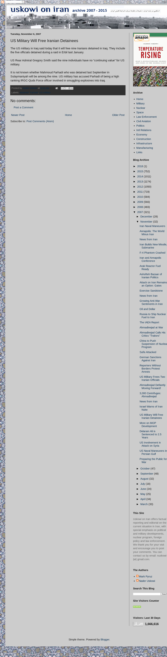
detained (24, 92)
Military (140, 103)
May (143, 494)
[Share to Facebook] (69, 88)
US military (45, 92)
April (143, 499)
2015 (140, 171)
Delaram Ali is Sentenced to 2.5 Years (150, 434)
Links (139, 152)
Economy (141, 134)
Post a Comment (23, 107)
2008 (140, 207)
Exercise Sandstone (151, 290)
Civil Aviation (143, 121)
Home (68, 115)
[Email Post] (56, 88)
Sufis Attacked (148, 352)
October (145, 468)
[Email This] (62, 88)
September (147, 473)
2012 (140, 186)
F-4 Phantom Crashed (152, 252)
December (146, 216)
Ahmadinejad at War (151, 327)
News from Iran (148, 239)
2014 (140, 176)
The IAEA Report (149, 322)
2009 (140, 201)
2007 (140, 212)
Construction (143, 139)
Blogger (105, 639)
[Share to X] (67, 88)
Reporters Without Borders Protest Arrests (150, 368)
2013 (140, 181)
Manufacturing (144, 147)
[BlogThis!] (64, 88)
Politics (140, 125)
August (144, 478)
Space (140, 112)
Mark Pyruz (145, 576)
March (144, 504)
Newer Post (18, 115)
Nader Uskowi (147, 580)
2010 (140, 196)
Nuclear (140, 107)
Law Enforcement (146, 116)
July (143, 483)
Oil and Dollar (147, 309)
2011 (140, 191)
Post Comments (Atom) (40, 121)
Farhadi (34, 92)
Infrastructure (144, 143)
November (146, 221)
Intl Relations (143, 130)
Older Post (118, 115)
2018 (140, 166)
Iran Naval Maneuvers (152, 226)
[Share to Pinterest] (72, 88)
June (143, 488)
